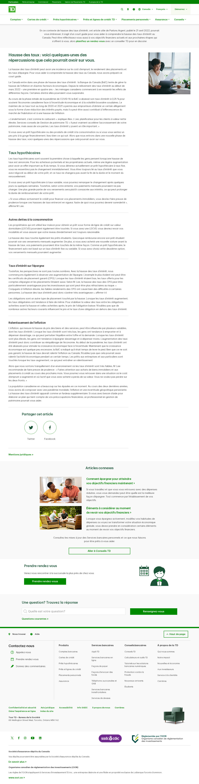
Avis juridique (47, 708)
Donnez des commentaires (30, 666)
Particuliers (13, 2)
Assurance (161, 19)
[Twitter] (12, 738)
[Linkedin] (40, 738)
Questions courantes (34, 619)
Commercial (43, 2)
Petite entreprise (28, 2)
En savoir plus (16, 762)
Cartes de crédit (36, 19)
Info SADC (82, 708)
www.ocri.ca (16, 778)
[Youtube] (32, 738)
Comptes (15, 19)
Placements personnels (135, 19)
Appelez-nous (23, 652)
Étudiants (129, 687)
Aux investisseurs (165, 669)
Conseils (179, 19)
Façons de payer (100, 666)
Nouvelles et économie (168, 663)
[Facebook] (18, 738)
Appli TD (95, 652)
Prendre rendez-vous (27, 659)
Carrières (162, 681)
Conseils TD (130, 652)
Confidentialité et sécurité (22, 708)
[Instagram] (25, 738)
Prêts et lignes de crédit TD (99, 19)
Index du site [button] (46, 711)
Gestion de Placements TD (75, 2)
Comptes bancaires (68, 652)
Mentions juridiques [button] (20, 454)
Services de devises (101, 698)
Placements (56, 2)
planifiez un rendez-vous (90, 41)
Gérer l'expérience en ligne (22, 711)
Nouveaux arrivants (134, 681)
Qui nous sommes (166, 652)
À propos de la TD (96, 2)
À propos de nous (101, 708)
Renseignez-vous (153, 611)
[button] (122, 9)
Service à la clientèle (167, 675)
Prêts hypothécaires (64, 19)
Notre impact (163, 658)
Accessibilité (65, 708)
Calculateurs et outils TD (136, 658)
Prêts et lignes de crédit (70, 669)
